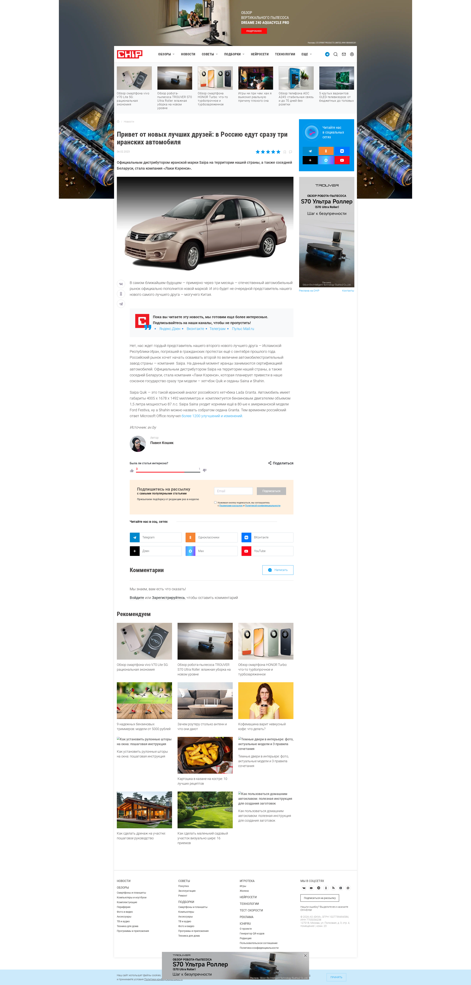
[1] (132, 470)
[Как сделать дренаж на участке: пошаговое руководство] (144, 809)
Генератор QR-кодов (252, 933)
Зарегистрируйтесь (168, 597)
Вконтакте (195, 328)
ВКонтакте (261, 537)
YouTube (259, 551)
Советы (208, 54)
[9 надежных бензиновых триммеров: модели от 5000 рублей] (144, 700)
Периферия (123, 907)
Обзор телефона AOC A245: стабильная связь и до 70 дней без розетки (296, 99)
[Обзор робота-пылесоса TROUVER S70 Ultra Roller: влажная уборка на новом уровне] (205, 641)
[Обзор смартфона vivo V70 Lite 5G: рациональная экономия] (144, 641)
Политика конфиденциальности (259, 947)
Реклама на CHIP (309, 290)
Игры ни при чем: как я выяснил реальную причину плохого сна (255, 97)
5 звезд (278, 152)
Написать (281, 570)
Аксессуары (124, 916)
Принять (336, 977)
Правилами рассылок (231, 505)
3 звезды (267, 152)
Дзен (145, 551)
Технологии (285, 54)
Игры (243, 886)
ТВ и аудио (123, 921)
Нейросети (260, 54)
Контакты (348, 290)
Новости (188, 54)
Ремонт (182, 895)
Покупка (183, 886)
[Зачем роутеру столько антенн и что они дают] (205, 700)
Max (201, 551)
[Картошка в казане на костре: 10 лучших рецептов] (205, 755)
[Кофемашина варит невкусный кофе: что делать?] (265, 700)
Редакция (246, 938)
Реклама (246, 917)
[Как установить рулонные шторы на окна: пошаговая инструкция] (144, 741)
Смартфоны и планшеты (131, 892)
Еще (305, 54)
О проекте (246, 928)
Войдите (137, 597)
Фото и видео (125, 911)
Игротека (247, 881)
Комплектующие (127, 902)
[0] (205, 470)
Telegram (148, 537)
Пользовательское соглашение (258, 943)
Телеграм (218, 328)
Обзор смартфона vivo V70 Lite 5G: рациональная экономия (133, 99)
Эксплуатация (187, 890)
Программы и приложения (133, 930)
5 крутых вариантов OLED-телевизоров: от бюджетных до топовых (336, 97)
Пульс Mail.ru (243, 328)
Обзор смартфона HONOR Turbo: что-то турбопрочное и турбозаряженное (213, 99)
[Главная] (118, 121)
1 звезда (258, 152)
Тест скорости (251, 910)
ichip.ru (245, 923)
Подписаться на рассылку (320, 898)
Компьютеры (186, 911)
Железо (244, 890)
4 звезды (273, 152)
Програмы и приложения (193, 930)
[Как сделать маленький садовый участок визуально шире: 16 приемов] (205, 809)
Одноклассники (208, 537)
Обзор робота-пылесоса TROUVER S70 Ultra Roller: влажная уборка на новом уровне (174, 101)
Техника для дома (127, 926)
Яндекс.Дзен (169, 328)
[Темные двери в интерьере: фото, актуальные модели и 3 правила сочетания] (265, 744)
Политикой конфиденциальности (262, 505)
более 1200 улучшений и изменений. (212, 416)
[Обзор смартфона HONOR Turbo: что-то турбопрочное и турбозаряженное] (265, 641)
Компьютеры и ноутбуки (131, 897)
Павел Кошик (161, 443)
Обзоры (164, 54)
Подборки (232, 54)
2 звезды (263, 152)
